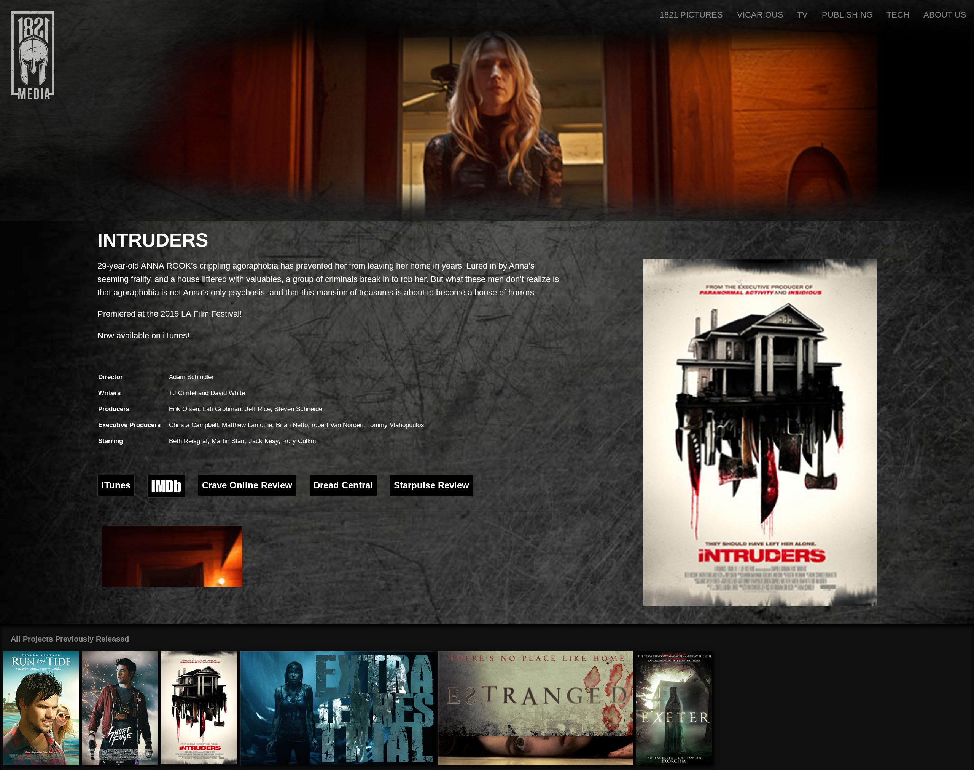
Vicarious (760, 14)
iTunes (116, 485)
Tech (897, 14)
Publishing (847, 14)
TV (802, 14)
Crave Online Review (247, 485)
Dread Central (343, 485)
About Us (944, 14)
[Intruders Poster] (760, 432)
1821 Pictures (691, 14)
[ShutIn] (172, 556)
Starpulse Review (431, 485)
